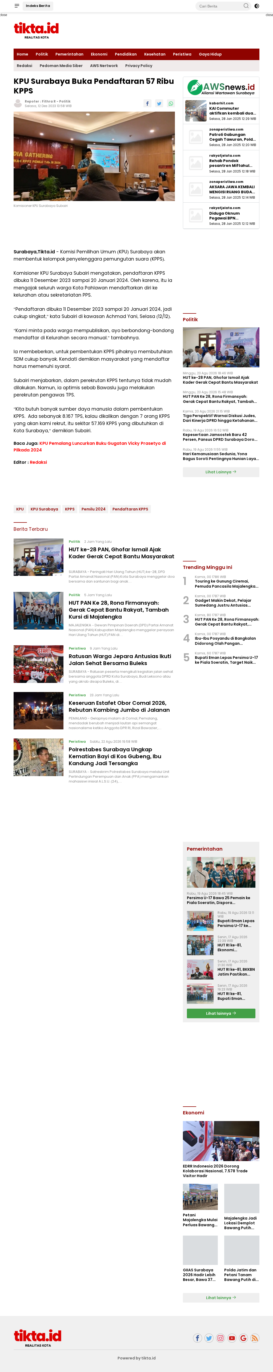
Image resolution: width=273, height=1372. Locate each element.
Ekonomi (99, 54)
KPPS (70, 509)
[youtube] (231, 1338)
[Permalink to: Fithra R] (18, 103)
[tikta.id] (38, 1337)
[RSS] (254, 1338)
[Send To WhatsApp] (171, 103)
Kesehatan (155, 54)
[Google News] (243, 1338)
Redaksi (24, 65)
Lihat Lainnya (219, 472)
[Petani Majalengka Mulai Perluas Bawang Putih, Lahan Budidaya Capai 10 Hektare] (200, 1197)
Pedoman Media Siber (61, 65)
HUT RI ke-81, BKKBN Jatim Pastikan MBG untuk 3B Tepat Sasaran (236, 972)
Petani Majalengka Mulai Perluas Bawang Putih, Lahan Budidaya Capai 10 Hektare (200, 1220)
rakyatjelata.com (224, 156)
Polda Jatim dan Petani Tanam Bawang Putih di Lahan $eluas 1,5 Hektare (240, 1275)
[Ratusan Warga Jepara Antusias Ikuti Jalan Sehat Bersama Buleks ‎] (38, 664)
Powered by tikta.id (137, 1358)
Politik (42, 54)
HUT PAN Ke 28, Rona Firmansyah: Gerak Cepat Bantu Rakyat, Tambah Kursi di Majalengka (119, 609)
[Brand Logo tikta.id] (36, 30)
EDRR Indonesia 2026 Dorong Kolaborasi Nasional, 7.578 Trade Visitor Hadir (215, 1171)
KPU (20, 509)
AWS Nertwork (104, 65)
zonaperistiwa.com (226, 129)
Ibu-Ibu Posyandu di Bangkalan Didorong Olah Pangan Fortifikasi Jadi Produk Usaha (225, 641)
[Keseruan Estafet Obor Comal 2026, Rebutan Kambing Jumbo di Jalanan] (38, 711)
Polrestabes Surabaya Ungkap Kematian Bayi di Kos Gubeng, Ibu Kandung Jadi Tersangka (115, 756)
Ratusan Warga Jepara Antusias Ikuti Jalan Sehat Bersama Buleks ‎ (120, 659)
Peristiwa (182, 54)
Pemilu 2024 (94, 509)
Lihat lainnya (219, 1013)
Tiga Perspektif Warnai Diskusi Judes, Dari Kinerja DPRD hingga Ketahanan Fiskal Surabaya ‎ (219, 418)
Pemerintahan (69, 54)
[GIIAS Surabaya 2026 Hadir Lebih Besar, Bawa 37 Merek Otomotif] (200, 1250)
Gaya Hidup (210, 54)
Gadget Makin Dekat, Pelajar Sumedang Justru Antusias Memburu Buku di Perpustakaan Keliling (226, 603)
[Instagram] (220, 1338)
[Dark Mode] (256, 6)
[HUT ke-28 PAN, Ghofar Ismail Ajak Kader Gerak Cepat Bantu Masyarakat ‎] (38, 561)
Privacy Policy (138, 65)
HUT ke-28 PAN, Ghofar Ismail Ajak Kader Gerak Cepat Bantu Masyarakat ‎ (121, 553)
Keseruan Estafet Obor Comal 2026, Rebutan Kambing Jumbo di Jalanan (119, 706)
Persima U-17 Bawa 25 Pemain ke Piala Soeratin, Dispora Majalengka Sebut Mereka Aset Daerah (218, 900)
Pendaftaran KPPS (130, 509)
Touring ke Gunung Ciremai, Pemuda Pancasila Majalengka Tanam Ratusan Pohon (225, 583)
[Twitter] (209, 1338)
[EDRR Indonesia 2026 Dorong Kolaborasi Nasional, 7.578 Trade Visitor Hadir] (221, 1141)
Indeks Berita (38, 5)
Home (22, 54)
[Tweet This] (159, 103)
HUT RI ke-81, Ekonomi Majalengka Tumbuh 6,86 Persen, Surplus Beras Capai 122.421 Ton (232, 947)
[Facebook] (197, 1338)
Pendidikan (126, 54)
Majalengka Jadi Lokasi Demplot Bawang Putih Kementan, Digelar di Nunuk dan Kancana (240, 1223)
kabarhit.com (221, 103)
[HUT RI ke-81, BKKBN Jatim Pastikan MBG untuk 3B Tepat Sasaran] (200, 970)
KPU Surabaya (44, 509)
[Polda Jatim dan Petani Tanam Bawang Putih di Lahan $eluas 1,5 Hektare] (241, 1250)
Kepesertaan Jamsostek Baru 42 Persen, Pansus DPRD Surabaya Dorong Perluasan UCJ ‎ (221, 437)
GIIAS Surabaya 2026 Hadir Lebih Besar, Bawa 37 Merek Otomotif (199, 1275)
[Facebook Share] (147, 103)
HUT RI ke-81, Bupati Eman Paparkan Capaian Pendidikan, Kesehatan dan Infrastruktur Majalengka (236, 996)
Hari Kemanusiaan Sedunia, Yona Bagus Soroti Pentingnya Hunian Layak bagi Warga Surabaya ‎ (220, 456)
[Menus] (17, 6)
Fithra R (49, 101)
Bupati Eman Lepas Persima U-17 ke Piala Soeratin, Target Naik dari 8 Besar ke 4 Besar (226, 660)
